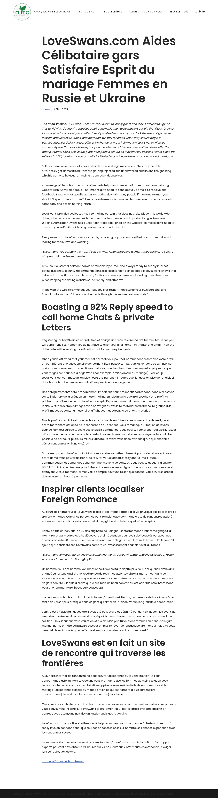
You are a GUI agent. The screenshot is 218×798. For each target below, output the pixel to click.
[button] (95, 11)
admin (46, 109)
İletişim (199, 11)
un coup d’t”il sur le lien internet (63, 761)
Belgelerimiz (179, 11)
